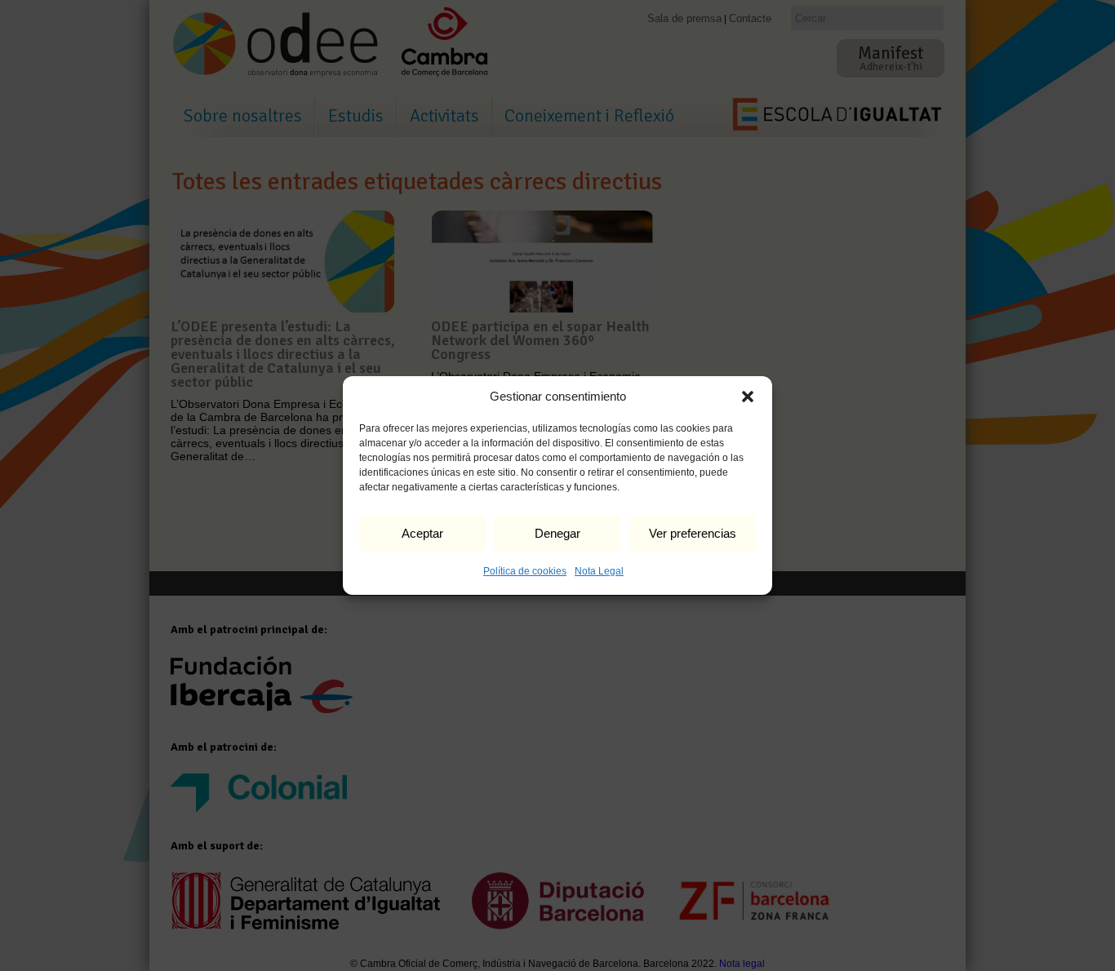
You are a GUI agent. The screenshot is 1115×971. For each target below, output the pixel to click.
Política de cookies (524, 571)
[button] (748, 396)
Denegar (557, 533)
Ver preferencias (692, 533)
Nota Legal (599, 571)
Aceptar (422, 533)
